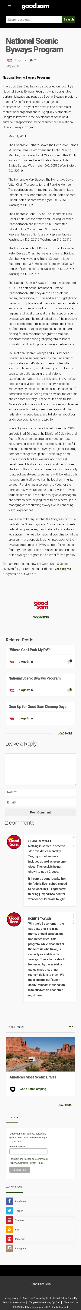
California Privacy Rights (31, 1163)
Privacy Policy (11, 1298)
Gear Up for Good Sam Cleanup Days (37, 706)
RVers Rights (62, 569)
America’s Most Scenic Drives (32, 1077)
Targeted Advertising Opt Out (44, 1302)
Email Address (17, 1146)
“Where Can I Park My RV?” (29, 650)
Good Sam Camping (33, 1089)
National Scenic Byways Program (34, 678)
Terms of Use (71, 1302)
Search (69, 19)
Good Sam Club (41, 1284)
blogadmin (21, 60)
